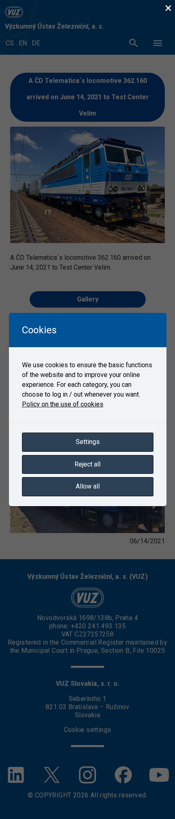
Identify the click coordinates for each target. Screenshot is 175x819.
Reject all (87, 464)
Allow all (88, 486)
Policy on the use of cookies (62, 404)
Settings (88, 442)
